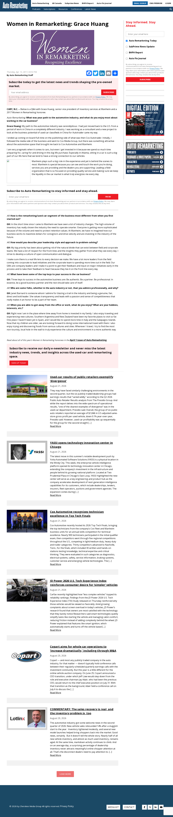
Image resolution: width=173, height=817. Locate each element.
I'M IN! (108, 197)
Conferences (76, 9)
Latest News (90, 9)
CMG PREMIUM (155, 3)
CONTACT (129, 807)
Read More (55, 426)
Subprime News (72, 3)
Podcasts (36, 9)
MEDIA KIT (113, 807)
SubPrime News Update (142, 46)
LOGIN (168, 3)
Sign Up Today (18, 363)
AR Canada (57, 3)
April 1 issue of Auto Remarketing (88, 340)
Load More (65, 774)
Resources (63, 9)
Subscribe (108, 92)
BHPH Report (88, 3)
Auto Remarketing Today (143, 40)
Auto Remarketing (40, 3)
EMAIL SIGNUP (140, 3)
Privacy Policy (101, 97)
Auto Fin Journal (104, 3)
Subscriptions (49, 9)
